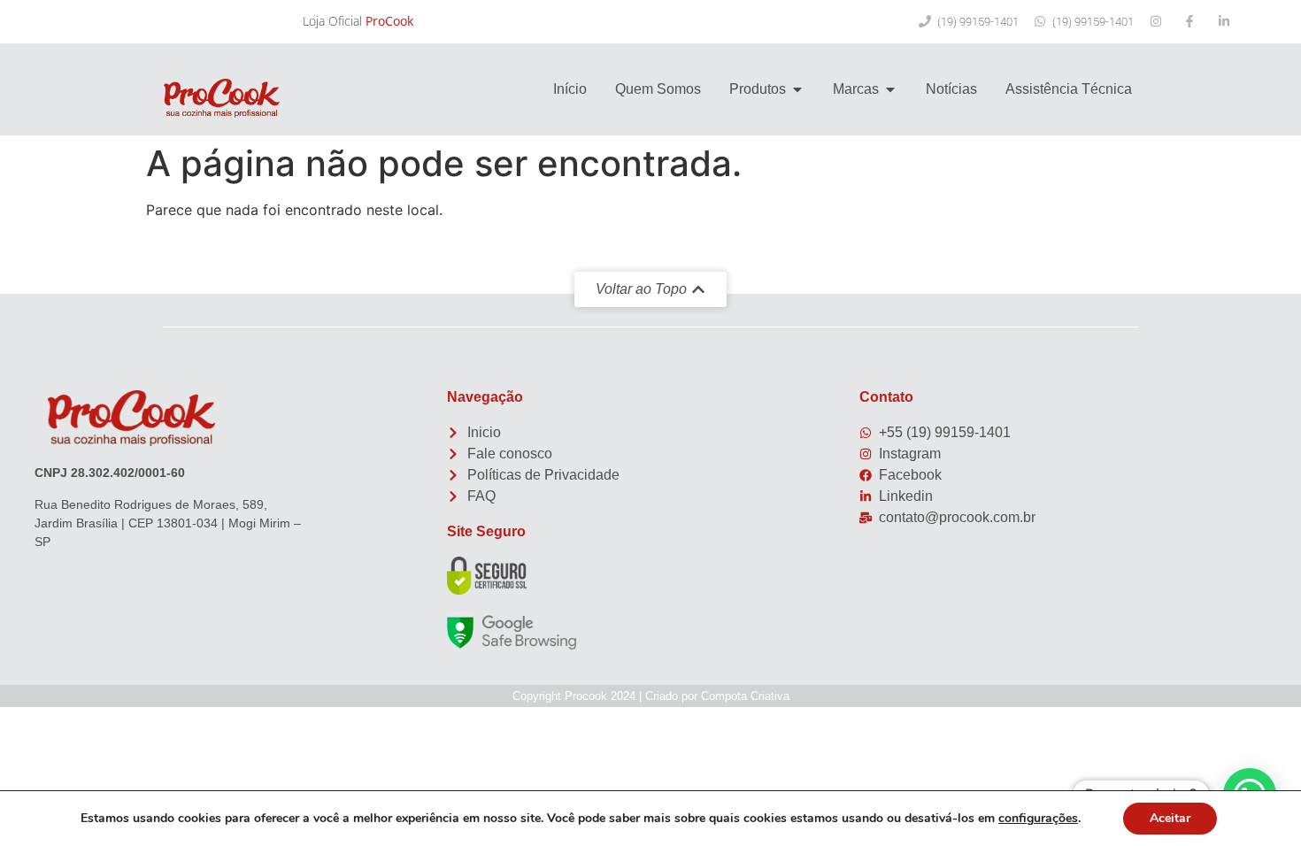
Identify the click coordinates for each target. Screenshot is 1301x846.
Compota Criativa (745, 696)
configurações (1038, 819)
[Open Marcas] (890, 89)
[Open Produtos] (797, 89)
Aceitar (1170, 818)
